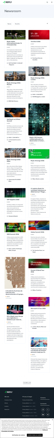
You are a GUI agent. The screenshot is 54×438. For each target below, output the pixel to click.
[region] (27, 428)
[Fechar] (52, 419)
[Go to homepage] (7, 2)
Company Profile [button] (8, 400)
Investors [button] (6, 406)
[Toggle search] (47, 2)
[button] (45, 398)
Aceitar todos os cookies (35, 435)
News (9, 24)
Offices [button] (6, 403)
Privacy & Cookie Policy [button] (27, 400)
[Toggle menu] (52, 2)
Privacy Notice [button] (28, 403)
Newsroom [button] (6, 409)
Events (17, 24)
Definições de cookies (18, 435)
